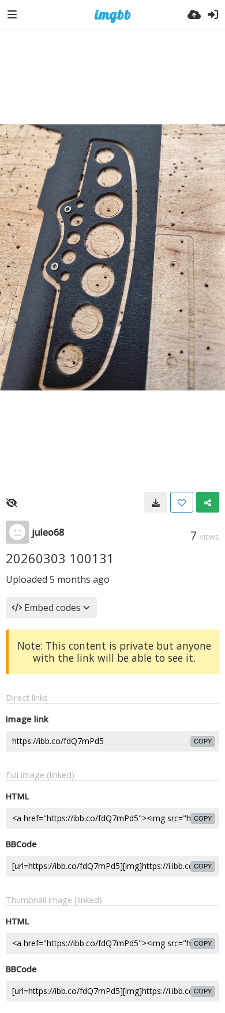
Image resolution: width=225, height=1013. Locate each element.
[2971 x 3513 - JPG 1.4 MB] (155, 502)
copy (203, 741)
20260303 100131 (60, 558)
